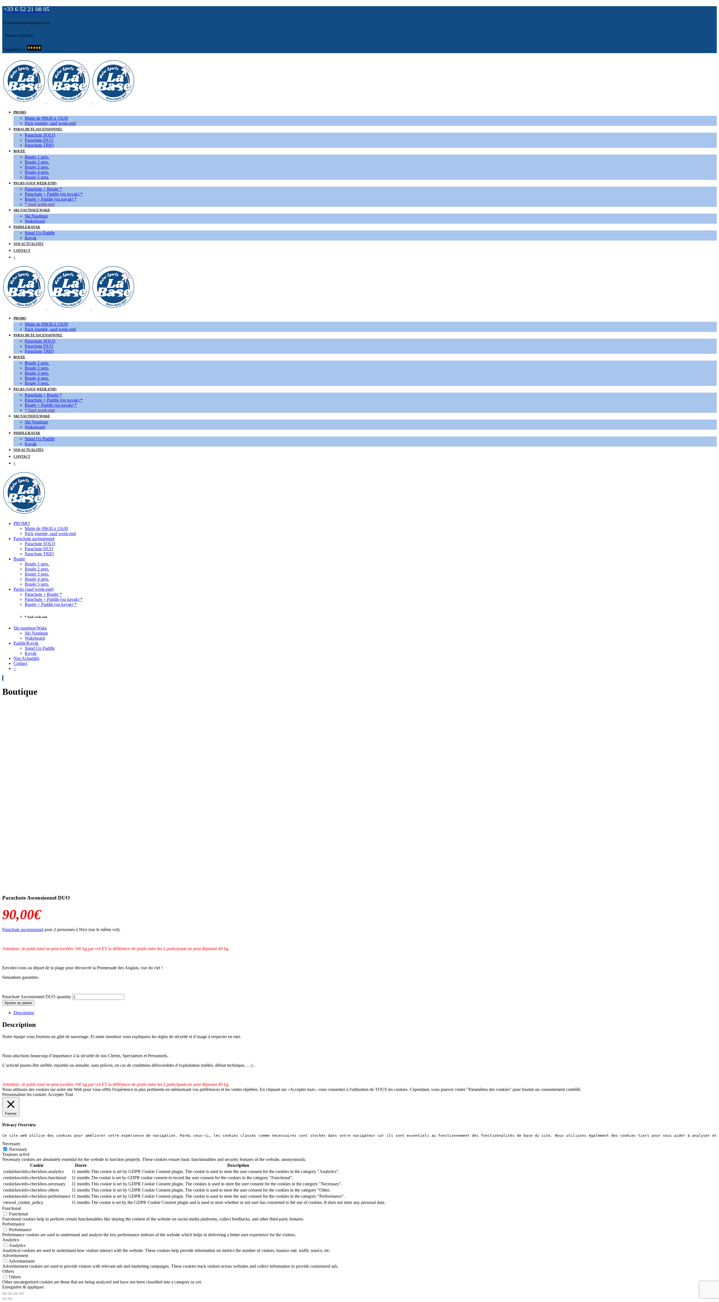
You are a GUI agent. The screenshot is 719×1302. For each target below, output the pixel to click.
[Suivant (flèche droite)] (10, 1298)
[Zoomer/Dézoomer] (21, 1293)
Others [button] (8, 1271)
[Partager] (10, 1293)
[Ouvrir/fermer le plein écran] (15, 1293)
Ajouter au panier (18, 1003)
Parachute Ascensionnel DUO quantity (36, 996)
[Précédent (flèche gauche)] (4, 1298)
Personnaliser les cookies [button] (24, 1094)
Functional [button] (11, 1208)
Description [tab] (23, 1012)
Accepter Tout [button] (60, 1094)
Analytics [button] (10, 1239)
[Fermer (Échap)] (4, 1293)
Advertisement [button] (15, 1255)
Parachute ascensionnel (22, 929)
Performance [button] (13, 1224)
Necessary (18, 1149)
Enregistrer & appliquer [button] (23, 1287)
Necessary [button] (11, 1143)
